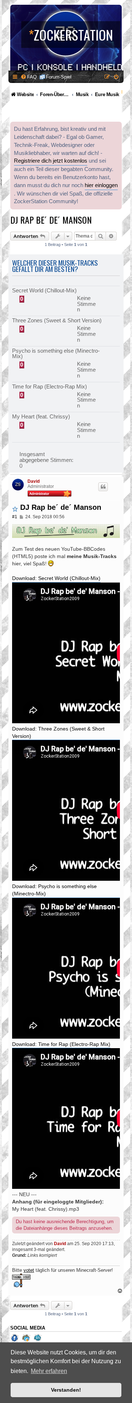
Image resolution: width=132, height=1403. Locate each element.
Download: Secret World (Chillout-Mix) (56, 578)
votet (28, 1270)
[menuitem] (29, 77)
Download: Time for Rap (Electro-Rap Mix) (61, 1044)
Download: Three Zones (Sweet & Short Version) (58, 732)
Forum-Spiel (59, 77)
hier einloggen (101, 185)
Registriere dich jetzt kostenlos (50, 161)
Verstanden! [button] (66, 1390)
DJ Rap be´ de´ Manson (51, 219)
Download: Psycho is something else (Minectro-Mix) (54, 889)
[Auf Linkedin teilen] (38, 1338)
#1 (14, 516)
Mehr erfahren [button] (49, 1371)
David (33, 481)
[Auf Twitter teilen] (27, 1338)
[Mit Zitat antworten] (103, 486)
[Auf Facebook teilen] (15, 1338)
